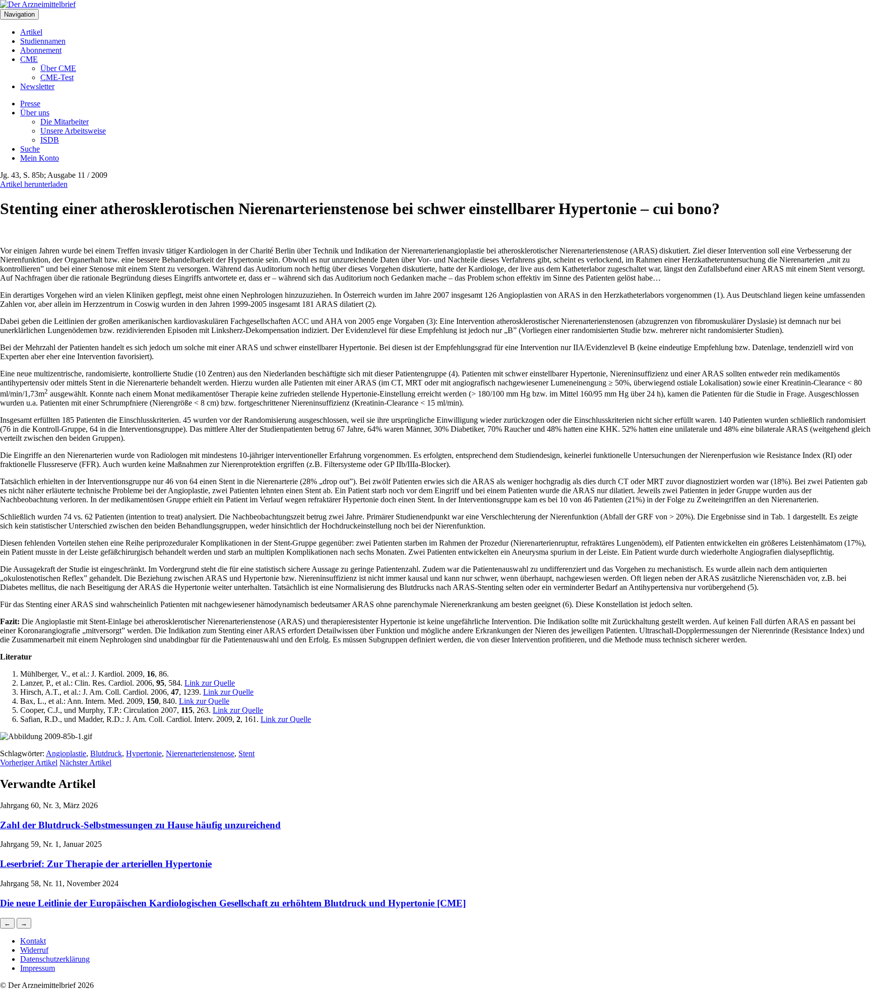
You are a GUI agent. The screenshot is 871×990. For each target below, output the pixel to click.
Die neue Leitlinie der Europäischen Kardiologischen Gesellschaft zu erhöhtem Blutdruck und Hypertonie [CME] (233, 903)
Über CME (58, 68)
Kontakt (33, 941)
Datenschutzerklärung (55, 959)
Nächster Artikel (85, 762)
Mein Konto (39, 158)
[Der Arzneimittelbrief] (38, 4)
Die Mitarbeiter (64, 121)
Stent (246, 753)
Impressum (37, 968)
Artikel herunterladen (34, 184)
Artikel (31, 32)
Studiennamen (43, 41)
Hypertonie (144, 753)
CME (29, 59)
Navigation (19, 14)
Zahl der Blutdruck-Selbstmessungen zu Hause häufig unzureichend (140, 825)
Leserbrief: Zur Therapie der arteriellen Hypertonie (106, 864)
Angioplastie (66, 753)
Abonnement (40, 50)
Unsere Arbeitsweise (73, 130)
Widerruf (34, 950)
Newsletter (37, 86)
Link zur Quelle (209, 683)
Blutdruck (106, 753)
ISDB (49, 140)
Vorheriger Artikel (28, 762)
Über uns (34, 112)
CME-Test (57, 77)
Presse (30, 103)
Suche (30, 149)
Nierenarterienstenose (200, 753)
